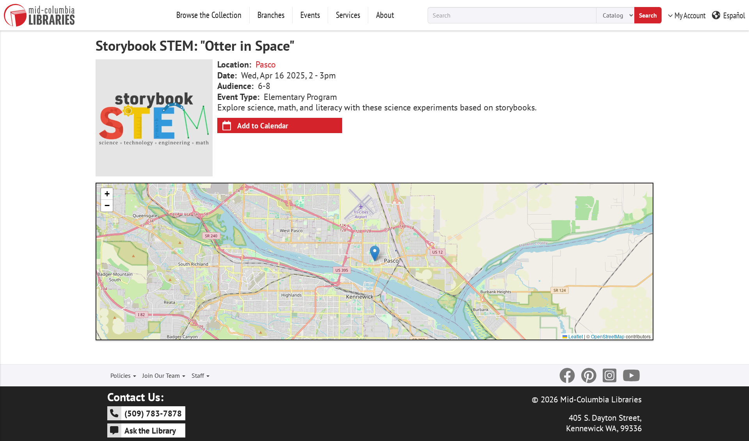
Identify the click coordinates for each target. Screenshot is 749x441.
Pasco (266, 64)
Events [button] (310, 14)
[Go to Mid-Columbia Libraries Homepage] (39, 15)
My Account (690, 15)
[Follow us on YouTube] (631, 375)
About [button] (385, 14)
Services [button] (348, 14)
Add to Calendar (262, 125)
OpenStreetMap (608, 336)
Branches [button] (270, 14)
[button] (375, 253)
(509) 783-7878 (153, 413)
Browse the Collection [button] (208, 14)
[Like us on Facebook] (567, 375)
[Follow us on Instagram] (609, 375)
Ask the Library (150, 430)
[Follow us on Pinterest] (589, 375)
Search (648, 15)
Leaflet (575, 336)
